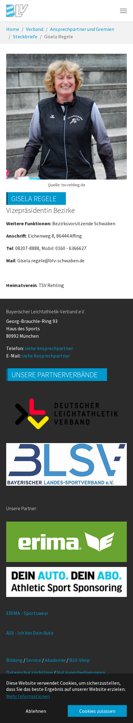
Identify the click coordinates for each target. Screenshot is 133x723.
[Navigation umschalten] (123, 11)
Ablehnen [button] (36, 711)
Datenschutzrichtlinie (29, 672)
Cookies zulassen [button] (97, 711)
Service (33, 660)
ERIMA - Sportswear (27, 613)
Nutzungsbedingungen (81, 672)
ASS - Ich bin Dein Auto (30, 633)
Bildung (14, 660)
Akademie (55, 660)
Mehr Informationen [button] (28, 696)
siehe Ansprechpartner (49, 348)
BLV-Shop (79, 660)
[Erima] (66, 542)
